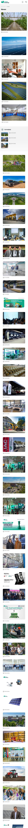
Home (4, 6)
